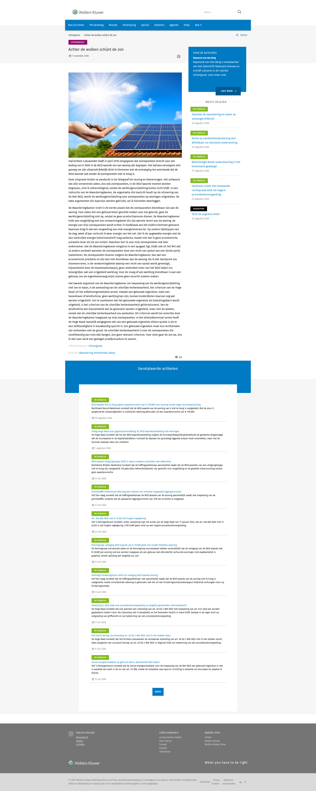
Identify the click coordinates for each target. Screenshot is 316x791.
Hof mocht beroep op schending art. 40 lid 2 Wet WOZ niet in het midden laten (131, 635)
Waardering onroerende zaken (97, 352)
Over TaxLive (165, 741)
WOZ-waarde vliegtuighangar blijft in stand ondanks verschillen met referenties (131, 461)
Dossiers (159, 25)
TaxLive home (76, 25)
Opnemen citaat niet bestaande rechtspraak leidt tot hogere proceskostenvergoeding (211, 190)
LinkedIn (80, 744)
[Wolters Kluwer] (88, 12)
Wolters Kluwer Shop (215, 744)
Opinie (145, 25)
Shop (187, 25)
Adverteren (164, 751)
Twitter (79, 741)
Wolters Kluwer (212, 741)
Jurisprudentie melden (170, 737)
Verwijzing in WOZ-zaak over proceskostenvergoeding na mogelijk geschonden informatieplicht (139, 605)
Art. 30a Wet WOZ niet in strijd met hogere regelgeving (119, 518)
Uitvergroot (74, 35)
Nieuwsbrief (82, 737)
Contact (163, 744)
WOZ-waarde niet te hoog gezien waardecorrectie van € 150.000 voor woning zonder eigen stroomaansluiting (146, 404)
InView (208, 737)
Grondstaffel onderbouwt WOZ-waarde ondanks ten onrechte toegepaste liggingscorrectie (136, 491)
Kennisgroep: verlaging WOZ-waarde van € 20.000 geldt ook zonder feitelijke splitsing (134, 545)
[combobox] (218, 12)
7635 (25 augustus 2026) (205, 214)
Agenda (174, 25)
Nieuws (113, 25)
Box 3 (198, 25)
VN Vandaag (96, 25)
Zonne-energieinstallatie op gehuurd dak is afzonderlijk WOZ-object (125, 662)
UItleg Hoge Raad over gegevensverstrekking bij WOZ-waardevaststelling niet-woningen (135, 431)
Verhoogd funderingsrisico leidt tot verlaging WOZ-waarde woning (125, 575)
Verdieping (129, 25)
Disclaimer (205, 782)
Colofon (163, 748)
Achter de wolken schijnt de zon (100, 35)
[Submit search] (239, 12)
